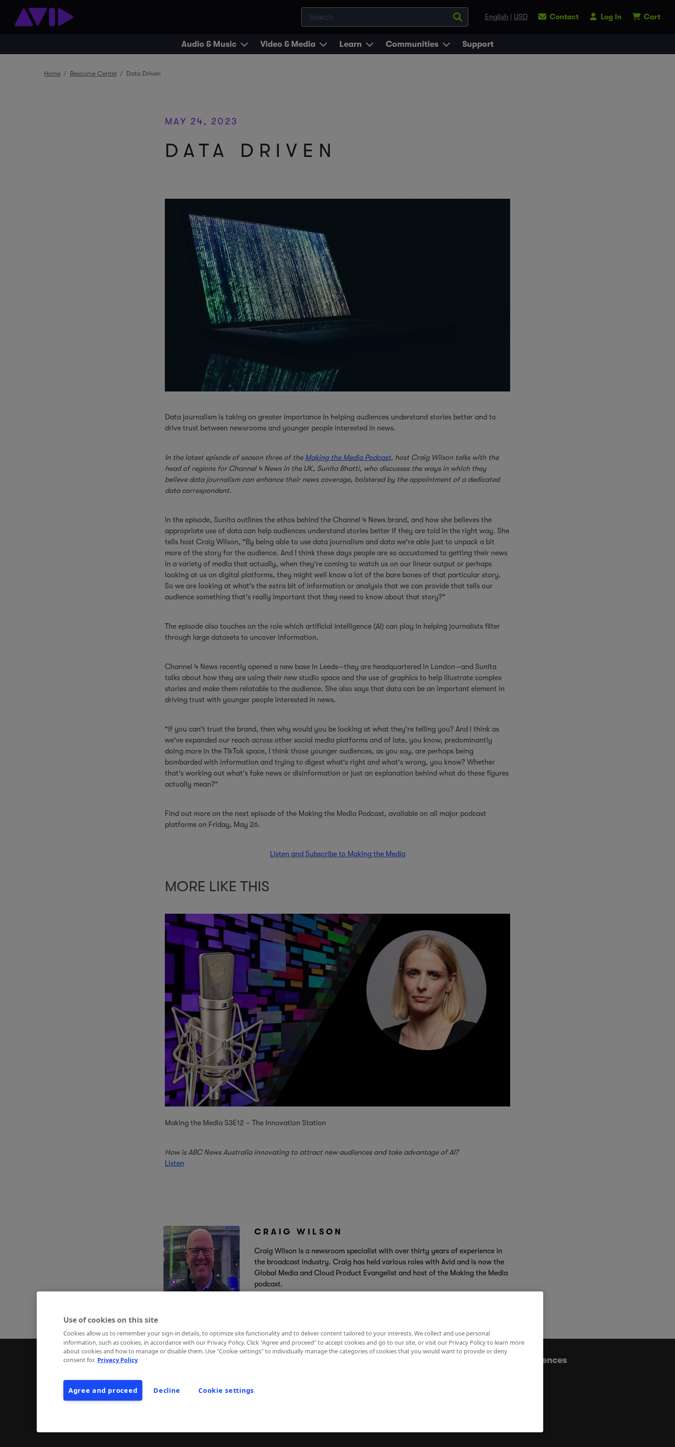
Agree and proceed (102, 1390)
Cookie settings (226, 1390)
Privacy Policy (117, 1360)
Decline (166, 1390)
